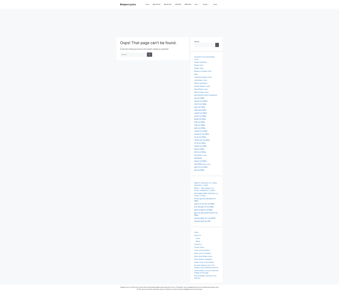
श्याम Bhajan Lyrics (200, 155)
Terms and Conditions (202, 250)
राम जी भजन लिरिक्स (200, 143)
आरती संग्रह (178, 4)
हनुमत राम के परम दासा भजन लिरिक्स (204, 204)
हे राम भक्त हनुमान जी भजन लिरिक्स (204, 207)
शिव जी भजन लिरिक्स (200, 152)
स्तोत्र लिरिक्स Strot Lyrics (202, 164)
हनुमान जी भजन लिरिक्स (200, 167)
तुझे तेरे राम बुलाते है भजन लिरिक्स (203, 210)
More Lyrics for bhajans (202, 253)
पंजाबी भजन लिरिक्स (199, 125)
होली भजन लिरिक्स (199, 170)
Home (147, 4)
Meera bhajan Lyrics (201, 92)
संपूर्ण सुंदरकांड (198, 158)
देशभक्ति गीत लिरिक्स (200, 119)
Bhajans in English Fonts (202, 71)
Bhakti (198, 241)
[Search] (149, 54)
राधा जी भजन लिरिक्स (200, 137)
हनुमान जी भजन (156, 4)
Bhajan (205, 4)
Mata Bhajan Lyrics (201, 89)
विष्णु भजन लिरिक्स (199, 149)
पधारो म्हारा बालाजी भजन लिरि (202, 221)
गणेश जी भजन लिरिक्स (200, 104)
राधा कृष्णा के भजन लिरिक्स (201, 134)
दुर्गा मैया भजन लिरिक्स (200, 116)
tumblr (215, 4)
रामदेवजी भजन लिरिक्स (200, 146)
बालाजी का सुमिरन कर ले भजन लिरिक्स (204, 218)
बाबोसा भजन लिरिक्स (199, 128)
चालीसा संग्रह (188, 4)
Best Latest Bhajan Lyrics (203, 256)
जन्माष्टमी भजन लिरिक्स (200, 113)
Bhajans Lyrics (128, 4)
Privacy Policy (199, 247)
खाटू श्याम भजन (168, 4)
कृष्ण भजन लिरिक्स (199, 98)
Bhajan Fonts (198, 65)
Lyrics (198, 238)
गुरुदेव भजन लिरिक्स (199, 107)
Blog (196, 4)
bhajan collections (200, 62)
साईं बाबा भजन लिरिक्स (200, 161)
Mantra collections (200, 83)
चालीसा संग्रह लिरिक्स (200, 110)
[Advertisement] (169, 22)
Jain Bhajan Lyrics (200, 80)
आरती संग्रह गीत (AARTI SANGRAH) (205, 95)
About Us (197, 235)
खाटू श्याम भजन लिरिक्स (200, 101)
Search (196, 42)
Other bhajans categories (203, 259)
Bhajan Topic (198, 68)
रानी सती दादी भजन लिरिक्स (201, 140)
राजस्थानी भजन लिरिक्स (200, 131)
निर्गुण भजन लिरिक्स (199, 122)
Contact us (198, 244)
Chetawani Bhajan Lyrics (203, 77)
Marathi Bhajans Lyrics (202, 86)
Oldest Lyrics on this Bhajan (204, 262)
